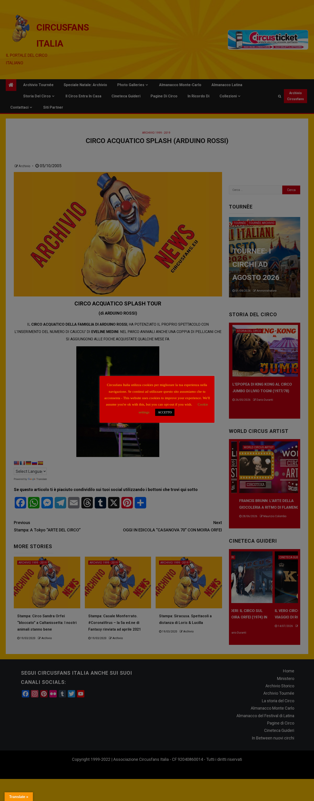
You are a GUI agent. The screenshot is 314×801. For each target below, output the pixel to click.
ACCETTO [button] (165, 412)
